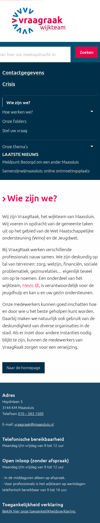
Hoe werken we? (17, 111)
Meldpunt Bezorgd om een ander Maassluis (40, 161)
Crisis (8, 84)
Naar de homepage (23, 367)
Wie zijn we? (18, 102)
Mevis (27, 285)
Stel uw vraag (14, 130)
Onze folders (14, 121)
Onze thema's (15, 146)
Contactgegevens (23, 72)
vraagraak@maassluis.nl (34, 424)
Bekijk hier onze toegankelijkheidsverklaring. (39, 510)
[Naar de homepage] (37, 20)
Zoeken (86, 52)
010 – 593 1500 (30, 413)
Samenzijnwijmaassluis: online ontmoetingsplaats (46, 170)
